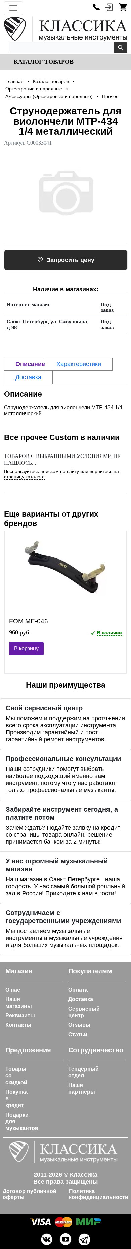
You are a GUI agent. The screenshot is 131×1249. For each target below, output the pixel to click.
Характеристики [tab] (78, 364)
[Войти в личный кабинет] (109, 7)
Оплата (78, 990)
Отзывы (79, 1025)
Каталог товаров (43, 61)
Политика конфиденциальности (98, 1194)
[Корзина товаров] (123, 7)
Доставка (80, 999)
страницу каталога (24, 476)
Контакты (18, 1025)
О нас (12, 990)
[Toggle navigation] (13, 8)
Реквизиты (20, 1015)
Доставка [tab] (28, 377)
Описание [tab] (30, 364)
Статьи (77, 1034)
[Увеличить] (65, 193)
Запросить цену (70, 260)
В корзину (26, 648)
